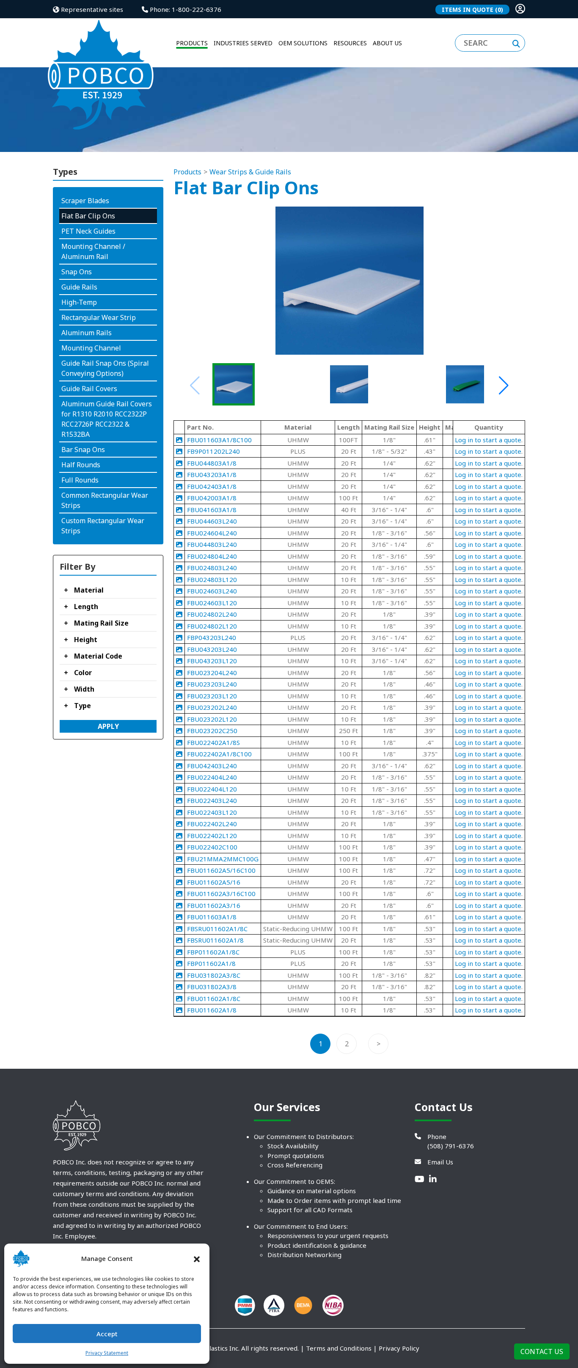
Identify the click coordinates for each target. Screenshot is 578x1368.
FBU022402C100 (212, 847)
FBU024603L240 (212, 591)
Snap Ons (76, 271)
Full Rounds (80, 480)
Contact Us (541, 1351)
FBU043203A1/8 (212, 474)
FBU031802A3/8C (213, 975)
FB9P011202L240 (213, 451)
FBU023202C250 (212, 730)
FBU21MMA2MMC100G (223, 859)
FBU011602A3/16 (213, 905)
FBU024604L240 (212, 533)
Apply (108, 726)
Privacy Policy (399, 1348)
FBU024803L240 (212, 567)
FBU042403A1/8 (212, 486)
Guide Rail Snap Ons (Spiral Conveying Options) (105, 368)
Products (187, 172)
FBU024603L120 (212, 602)
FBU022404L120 (212, 789)
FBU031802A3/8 (212, 986)
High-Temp (79, 302)
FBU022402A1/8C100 (219, 754)
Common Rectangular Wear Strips (104, 500)
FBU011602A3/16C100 (221, 893)
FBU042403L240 (212, 765)
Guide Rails (79, 287)
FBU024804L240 (212, 556)
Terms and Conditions (339, 1348)
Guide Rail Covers (89, 388)
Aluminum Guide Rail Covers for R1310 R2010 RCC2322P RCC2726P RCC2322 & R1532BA (106, 419)
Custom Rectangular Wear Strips (102, 525)
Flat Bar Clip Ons (88, 216)
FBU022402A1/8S (213, 742)
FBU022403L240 (212, 800)
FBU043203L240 (212, 649)
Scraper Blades (85, 200)
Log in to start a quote (488, 440)
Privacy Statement (106, 1353)
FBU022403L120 (212, 812)
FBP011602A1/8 (211, 963)
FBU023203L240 (212, 684)
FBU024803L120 (212, 579)
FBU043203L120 (212, 660)
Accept (107, 1333)
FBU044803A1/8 (212, 463)
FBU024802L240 (212, 614)
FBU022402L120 (212, 835)
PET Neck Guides (88, 231)
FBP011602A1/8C (213, 952)
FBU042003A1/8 (212, 498)
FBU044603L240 (212, 521)
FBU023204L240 (212, 672)
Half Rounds (80, 464)
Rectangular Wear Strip (98, 317)
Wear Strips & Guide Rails (250, 172)
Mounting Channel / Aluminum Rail (93, 251)
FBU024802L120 (212, 626)
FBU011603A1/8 (212, 917)
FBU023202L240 (212, 707)
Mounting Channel (91, 348)
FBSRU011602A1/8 (215, 940)
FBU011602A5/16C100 (221, 870)
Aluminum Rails (86, 332)
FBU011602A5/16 (213, 882)
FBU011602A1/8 (212, 1010)
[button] (197, 1258)
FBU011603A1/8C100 (219, 440)
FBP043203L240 (211, 637)
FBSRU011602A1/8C (217, 928)
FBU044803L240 (212, 544)
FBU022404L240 (212, 777)
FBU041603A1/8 (212, 509)
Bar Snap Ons (83, 449)
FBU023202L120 (212, 719)
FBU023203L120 (212, 696)
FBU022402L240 (212, 823)
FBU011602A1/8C (213, 998)
